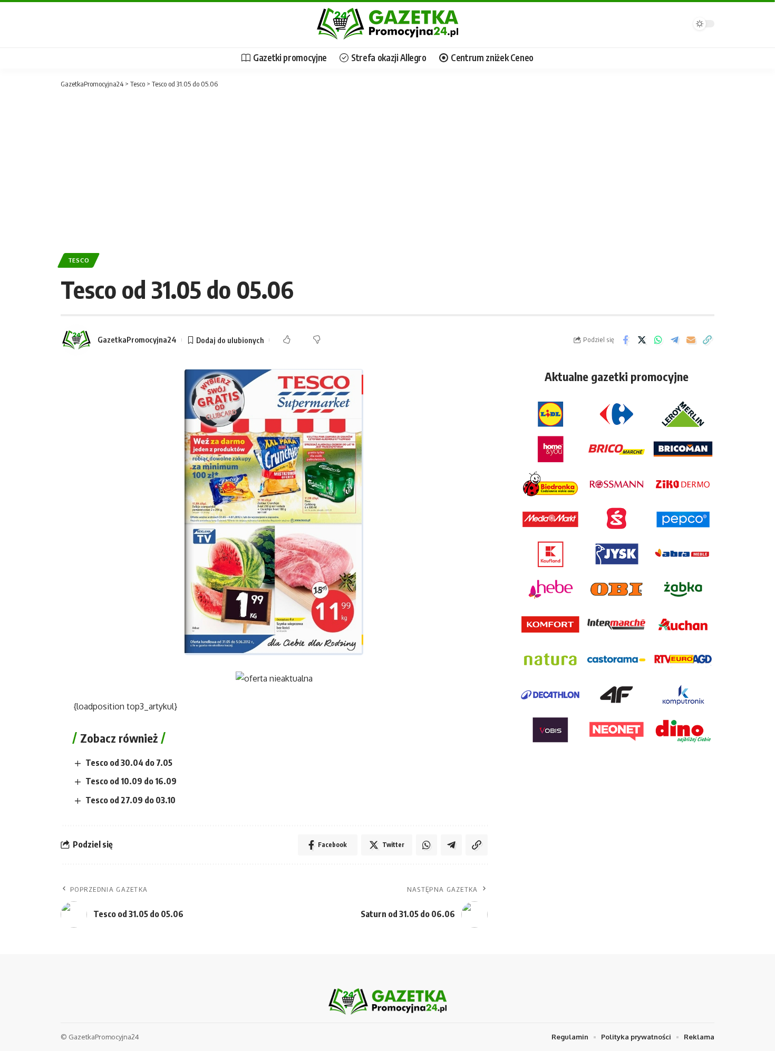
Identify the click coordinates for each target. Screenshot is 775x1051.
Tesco (79, 260)
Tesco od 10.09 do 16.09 (131, 781)
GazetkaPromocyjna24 (137, 339)
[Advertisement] (387, 168)
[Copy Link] (707, 340)
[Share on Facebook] (625, 340)
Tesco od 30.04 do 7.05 (128, 762)
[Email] (690, 340)
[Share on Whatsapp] (658, 340)
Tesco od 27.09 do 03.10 (130, 800)
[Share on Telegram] (674, 340)
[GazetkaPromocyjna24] (387, 24)
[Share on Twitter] (641, 340)
